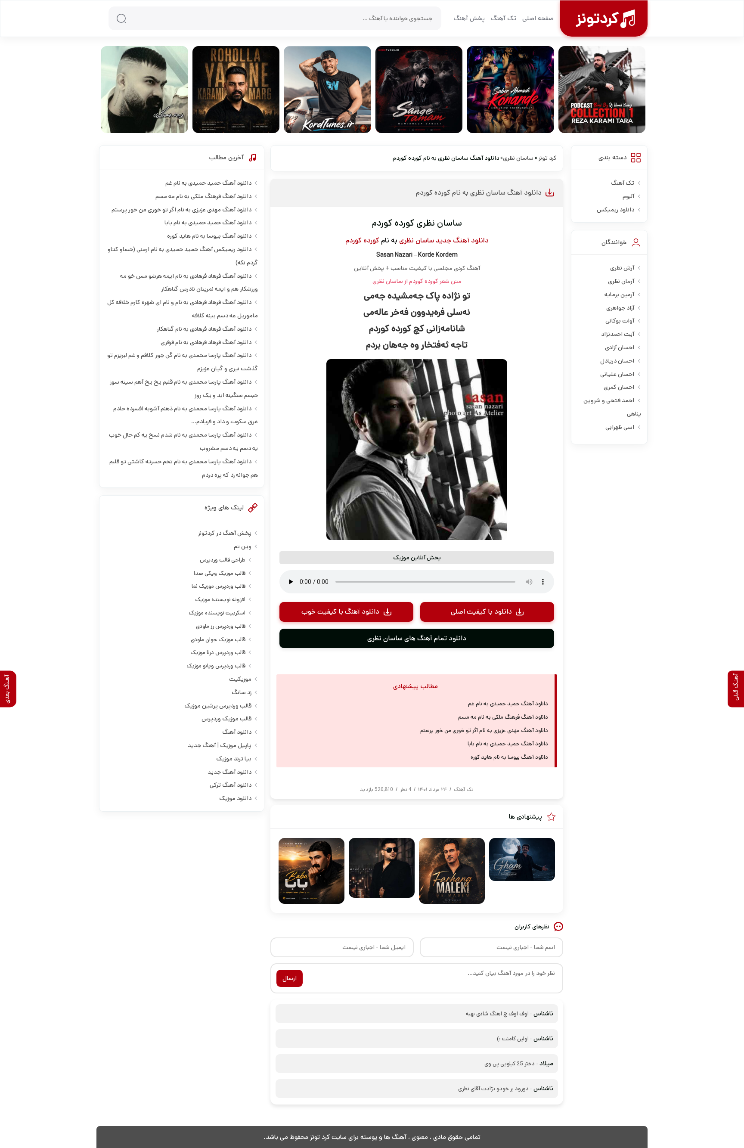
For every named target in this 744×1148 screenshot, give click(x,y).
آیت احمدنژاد (617, 334)
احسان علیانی (617, 374)
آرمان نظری (621, 281)
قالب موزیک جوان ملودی (218, 640)
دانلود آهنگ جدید (462, 240)
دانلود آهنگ (236, 732)
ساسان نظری (518, 158)
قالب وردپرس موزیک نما (218, 586)
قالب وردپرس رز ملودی (220, 626)
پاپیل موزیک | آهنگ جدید (219, 745)
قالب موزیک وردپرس (226, 718)
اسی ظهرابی (619, 427)
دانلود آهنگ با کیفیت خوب (340, 612)
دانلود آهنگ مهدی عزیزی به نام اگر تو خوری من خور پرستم (484, 730)
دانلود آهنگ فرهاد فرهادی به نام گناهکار (204, 329)
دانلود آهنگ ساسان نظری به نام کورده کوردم (479, 193)
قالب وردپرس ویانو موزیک (215, 666)
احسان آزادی (619, 347)
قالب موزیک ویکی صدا (219, 573)
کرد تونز (548, 158)
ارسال (289, 978)
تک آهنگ (503, 18)
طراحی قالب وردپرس (222, 560)
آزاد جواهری (620, 308)
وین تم (242, 546)
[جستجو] (121, 18)
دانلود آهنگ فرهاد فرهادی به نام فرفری (206, 342)
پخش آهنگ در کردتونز (224, 533)
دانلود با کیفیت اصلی (481, 612)
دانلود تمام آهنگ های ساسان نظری (416, 638)
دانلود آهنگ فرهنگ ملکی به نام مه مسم (503, 717)
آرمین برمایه (619, 294)
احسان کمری (619, 387)
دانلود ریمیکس (615, 209)
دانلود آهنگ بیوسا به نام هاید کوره (509, 757)
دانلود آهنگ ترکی (230, 785)
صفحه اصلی (538, 18)
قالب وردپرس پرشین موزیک (217, 705)
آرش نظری (622, 268)
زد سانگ (241, 692)
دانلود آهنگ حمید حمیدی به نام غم (508, 704)
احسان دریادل (617, 361)
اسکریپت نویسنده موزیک (217, 613)
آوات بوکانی (619, 320)
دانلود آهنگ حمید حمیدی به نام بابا (508, 744)
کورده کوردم (362, 240)
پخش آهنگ (469, 18)
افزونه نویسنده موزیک (220, 600)
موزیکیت (240, 679)
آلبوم (628, 196)
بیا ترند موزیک (233, 758)
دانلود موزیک (235, 798)
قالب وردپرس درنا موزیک (217, 652)
